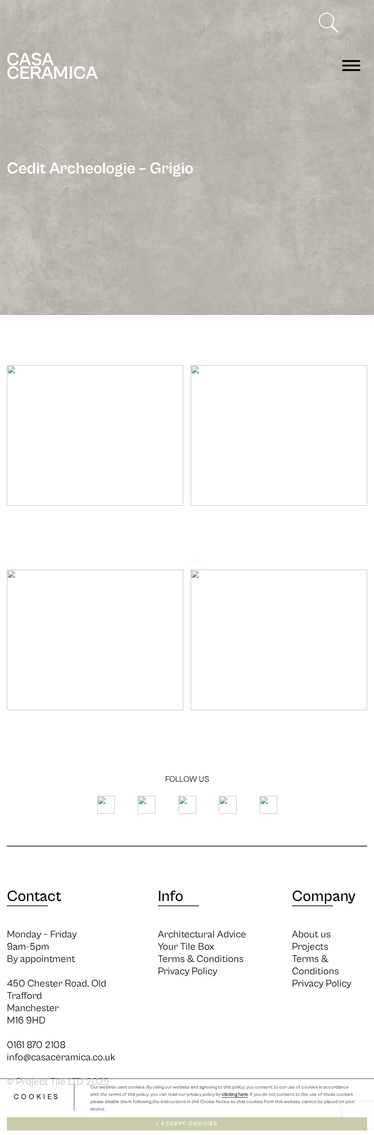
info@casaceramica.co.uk (61, 1057)
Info (170, 896)
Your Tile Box (186, 946)
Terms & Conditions (201, 959)
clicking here (235, 1094)
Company (323, 896)
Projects (310, 946)
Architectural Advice (202, 934)
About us (311, 934)
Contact (34, 896)
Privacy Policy (187, 971)
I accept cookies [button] (187, 1123)
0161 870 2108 (36, 1045)
